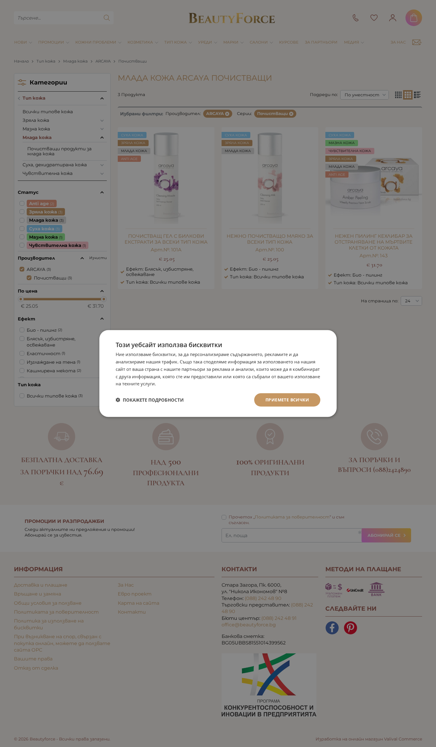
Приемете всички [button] (287, 400)
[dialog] (218, 373)
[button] (150, 400)
